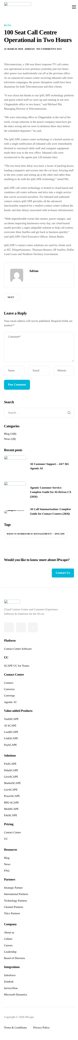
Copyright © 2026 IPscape (19, 1017)
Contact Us (63, 573)
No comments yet (49, 49)
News (7, 439)
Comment (14, 336)
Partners (9, 879)
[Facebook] (9, 627)
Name (11, 370)
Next (11, 297)
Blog (7, 25)
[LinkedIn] (21, 627)
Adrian (30, 49)
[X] (33, 627)
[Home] (17, 6)
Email (36, 370)
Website (61, 370)
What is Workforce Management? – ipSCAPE (36, 534)
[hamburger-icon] (74, 7)
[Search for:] (39, 412)
